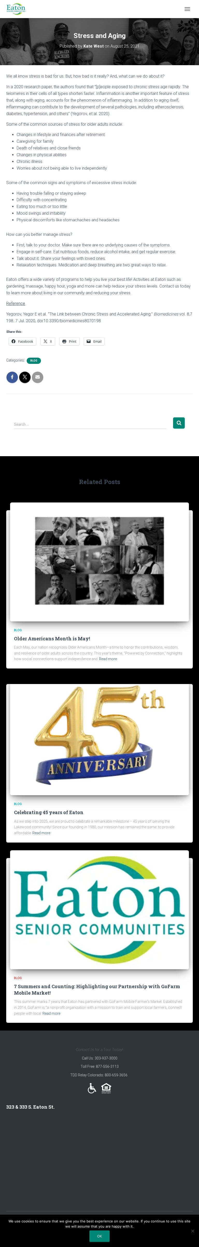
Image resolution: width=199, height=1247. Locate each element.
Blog (33, 360)
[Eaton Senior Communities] (18, 9)
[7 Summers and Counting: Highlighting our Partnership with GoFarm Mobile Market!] (99, 909)
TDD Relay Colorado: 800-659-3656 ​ (99, 1075)
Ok (99, 1236)
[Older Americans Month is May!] (99, 561)
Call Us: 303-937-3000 (99, 1058)
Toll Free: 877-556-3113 (100, 1066)
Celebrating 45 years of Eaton (48, 812)
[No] (192, 1231)
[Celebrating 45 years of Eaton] (99, 735)
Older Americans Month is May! (52, 638)
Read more (108, 659)
